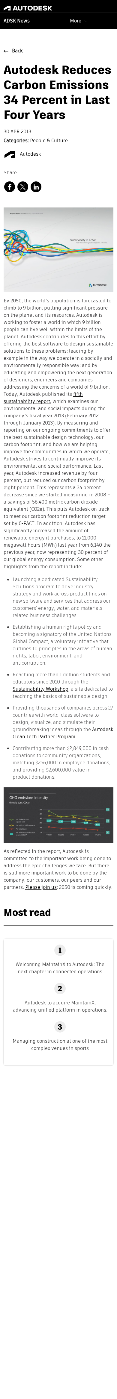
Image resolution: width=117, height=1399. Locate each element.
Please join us (41, 887)
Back (17, 51)
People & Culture (49, 141)
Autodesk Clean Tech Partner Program (63, 733)
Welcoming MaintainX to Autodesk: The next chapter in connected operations (60, 968)
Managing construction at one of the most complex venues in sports (60, 1045)
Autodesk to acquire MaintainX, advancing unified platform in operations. (60, 1006)
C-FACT (26, 524)
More (75, 20)
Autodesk (30, 154)
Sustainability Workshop (40, 689)
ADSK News (17, 21)
